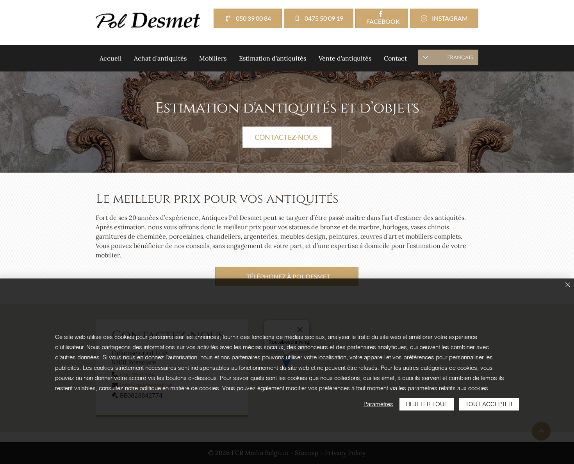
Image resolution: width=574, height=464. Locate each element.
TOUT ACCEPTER (488, 404)
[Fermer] (567, 285)
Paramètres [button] (378, 404)
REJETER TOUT (426, 404)
